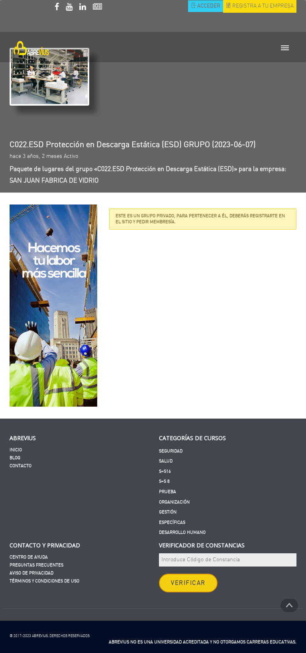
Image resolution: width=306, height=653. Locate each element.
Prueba (167, 492)
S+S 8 (164, 481)
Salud (166, 461)
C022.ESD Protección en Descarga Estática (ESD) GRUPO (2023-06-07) (133, 145)
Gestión (168, 512)
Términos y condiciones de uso (44, 581)
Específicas (172, 522)
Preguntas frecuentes (36, 565)
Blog (15, 458)
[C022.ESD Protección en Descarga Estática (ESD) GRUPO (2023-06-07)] (49, 77)
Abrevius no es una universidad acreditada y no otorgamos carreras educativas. (202, 642)
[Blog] (97, 8)
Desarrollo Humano (182, 532)
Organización (174, 502)
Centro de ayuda (29, 557)
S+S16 (165, 471)
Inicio (16, 450)
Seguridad (170, 451)
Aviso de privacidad (31, 573)
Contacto (20, 466)
